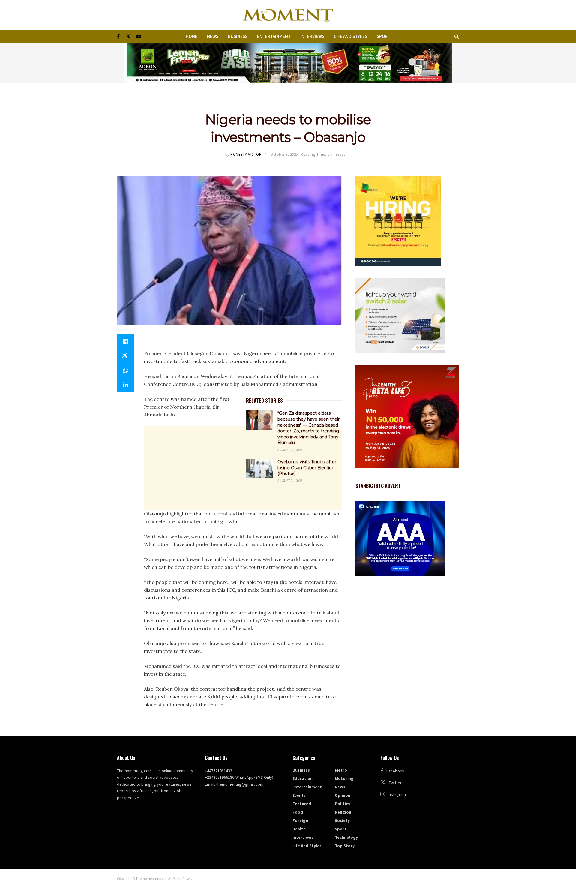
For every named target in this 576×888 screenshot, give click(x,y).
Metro (341, 770)
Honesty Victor (246, 154)
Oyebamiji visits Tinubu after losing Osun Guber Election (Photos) (307, 467)
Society (342, 820)
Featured (301, 803)
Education (302, 778)
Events (299, 795)
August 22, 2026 (290, 450)
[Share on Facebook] (125, 341)
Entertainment (274, 36)
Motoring (344, 778)
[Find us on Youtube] (138, 36)
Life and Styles (350, 36)
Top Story (345, 845)
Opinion (342, 795)
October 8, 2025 (284, 154)
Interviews (312, 36)
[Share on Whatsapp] (125, 370)
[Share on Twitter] (125, 356)
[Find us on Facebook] (118, 36)
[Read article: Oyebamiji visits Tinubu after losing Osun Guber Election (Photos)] (259, 468)
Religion (343, 812)
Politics (342, 803)
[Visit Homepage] (288, 15)
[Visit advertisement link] (288, 63)
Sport (383, 36)
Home (191, 36)
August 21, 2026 (290, 480)
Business (238, 36)
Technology (346, 837)
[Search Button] (456, 36)
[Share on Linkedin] (125, 385)
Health (299, 829)
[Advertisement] (243, 538)
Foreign (300, 820)
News (212, 36)
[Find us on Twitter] (128, 36)
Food (297, 812)
